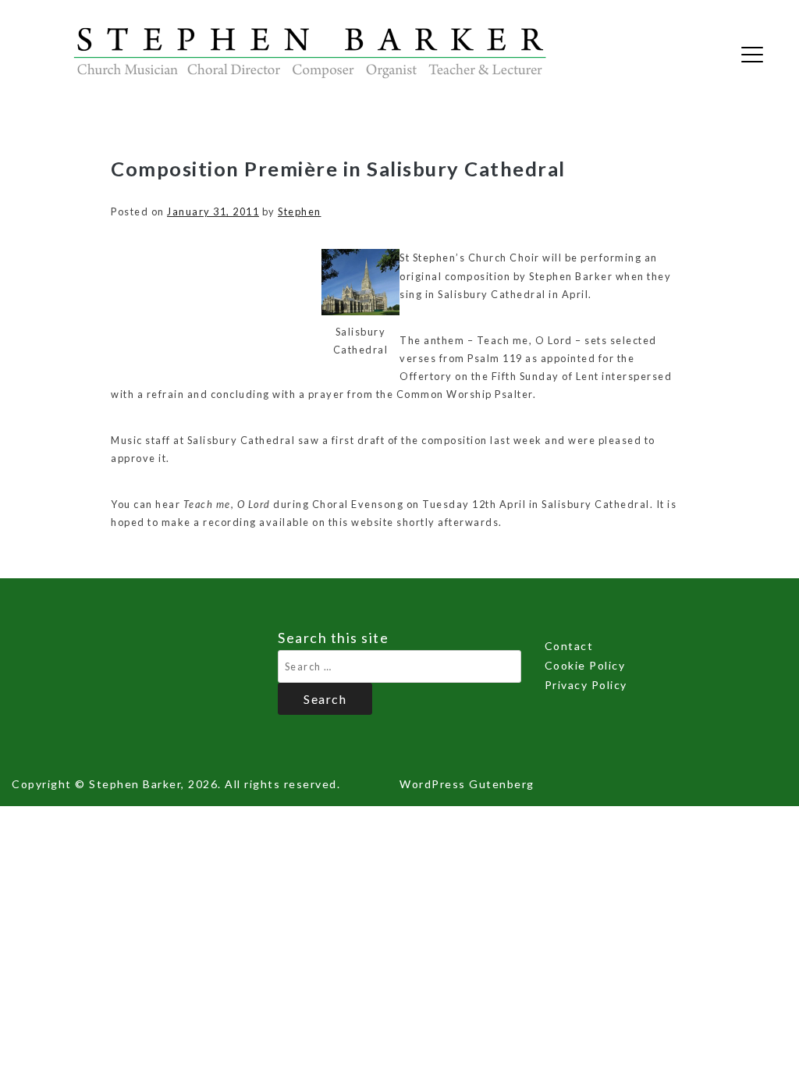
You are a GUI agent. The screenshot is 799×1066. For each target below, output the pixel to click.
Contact (569, 645)
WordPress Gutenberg (467, 784)
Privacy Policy (586, 684)
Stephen (299, 211)
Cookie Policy (585, 665)
